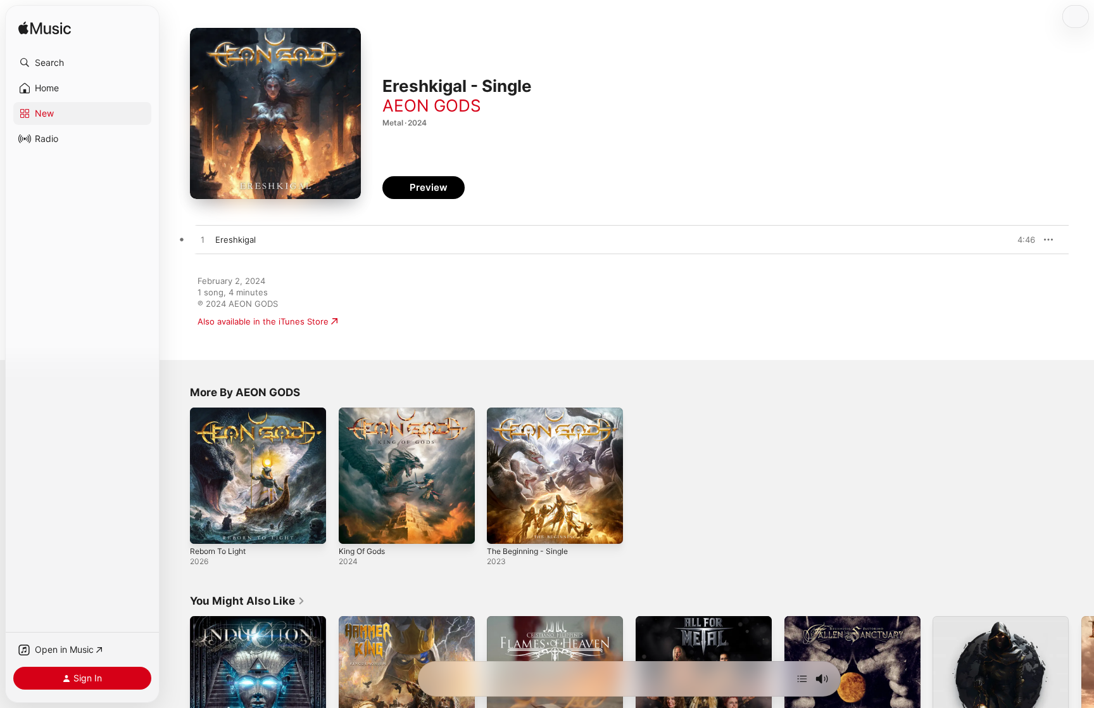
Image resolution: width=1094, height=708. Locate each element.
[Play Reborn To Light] (205, 527)
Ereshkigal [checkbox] (235, 240)
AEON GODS (431, 105)
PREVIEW (1021, 239)
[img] (44, 29)
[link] (247, 601)
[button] (82, 63)
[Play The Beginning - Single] (502, 527)
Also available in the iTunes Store (263, 321)
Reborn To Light (221, 413)
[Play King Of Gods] (354, 527)
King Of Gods (365, 413)
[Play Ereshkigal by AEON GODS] (202, 240)
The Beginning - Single (532, 413)
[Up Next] (802, 679)
